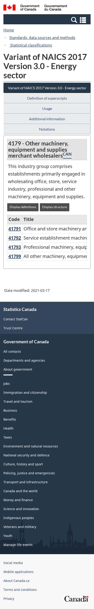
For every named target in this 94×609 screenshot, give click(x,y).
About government (17, 369)
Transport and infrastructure (25, 482)
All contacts (12, 351)
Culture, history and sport (23, 464)
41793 (14, 247)
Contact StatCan (15, 319)
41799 (14, 256)
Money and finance (18, 500)
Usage (47, 108)
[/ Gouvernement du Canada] (35, 8)
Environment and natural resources (30, 446)
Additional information (47, 119)
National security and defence (26, 455)
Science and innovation (21, 509)
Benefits (9, 419)
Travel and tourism (17, 401)
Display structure (54, 207)
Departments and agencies (24, 360)
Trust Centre (13, 328)
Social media (13, 563)
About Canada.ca (16, 580)
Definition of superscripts (47, 98)
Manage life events (18, 544)
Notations (47, 129)
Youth (7, 536)
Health (8, 428)
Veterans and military (19, 527)
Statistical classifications (30, 45)
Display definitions (23, 207)
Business (10, 410)
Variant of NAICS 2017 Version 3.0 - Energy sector (47, 88)
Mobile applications (18, 572)
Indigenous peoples (18, 518)
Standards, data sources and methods (42, 37)
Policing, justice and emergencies (29, 473)
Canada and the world (20, 491)
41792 (14, 238)
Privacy (8, 598)
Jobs (6, 383)
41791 (14, 229)
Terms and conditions (20, 589)
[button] (48, 20)
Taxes (7, 437)
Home (8, 30)
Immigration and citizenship (25, 392)
